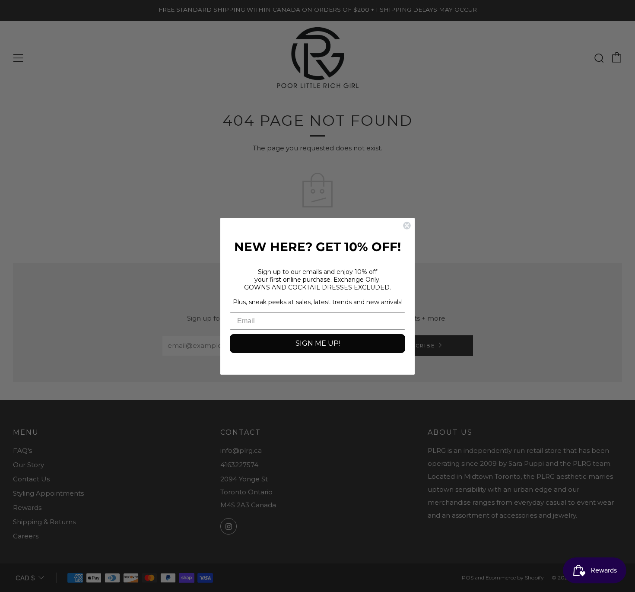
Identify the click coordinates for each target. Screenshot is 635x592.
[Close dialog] (407, 225)
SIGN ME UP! (317, 343)
